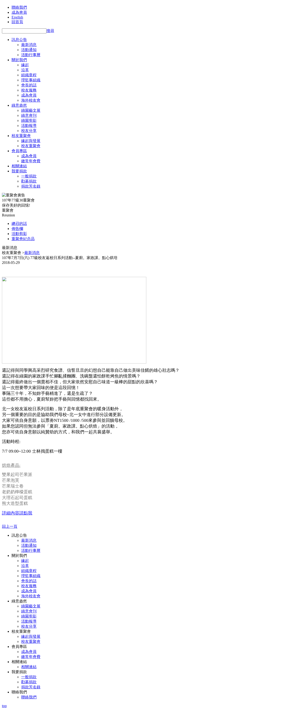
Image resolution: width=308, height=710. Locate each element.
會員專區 (19, 151)
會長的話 (29, 85)
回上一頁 (9, 526)
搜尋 (50, 31)
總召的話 (19, 223)
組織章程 (29, 75)
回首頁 (17, 22)
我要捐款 (19, 171)
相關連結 (19, 166)
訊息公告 (19, 40)
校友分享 (29, 131)
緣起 (25, 65)
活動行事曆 (30, 55)
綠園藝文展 (30, 110)
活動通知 (29, 50)
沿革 (25, 70)
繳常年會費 (30, 161)
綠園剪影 (29, 120)
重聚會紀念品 (23, 239)
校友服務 (29, 90)
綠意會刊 (29, 115)
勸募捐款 (29, 181)
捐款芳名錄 (30, 186)
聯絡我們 (19, 7)
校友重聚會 (21, 136)
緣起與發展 (30, 141)
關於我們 (19, 60)
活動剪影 (19, 234)
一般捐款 (29, 176)
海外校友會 (30, 100)
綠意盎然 (19, 105)
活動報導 (29, 126)
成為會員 (19, 12)
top (4, 706)
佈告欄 (17, 229)
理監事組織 (30, 80)
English (17, 17)
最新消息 (29, 45)
